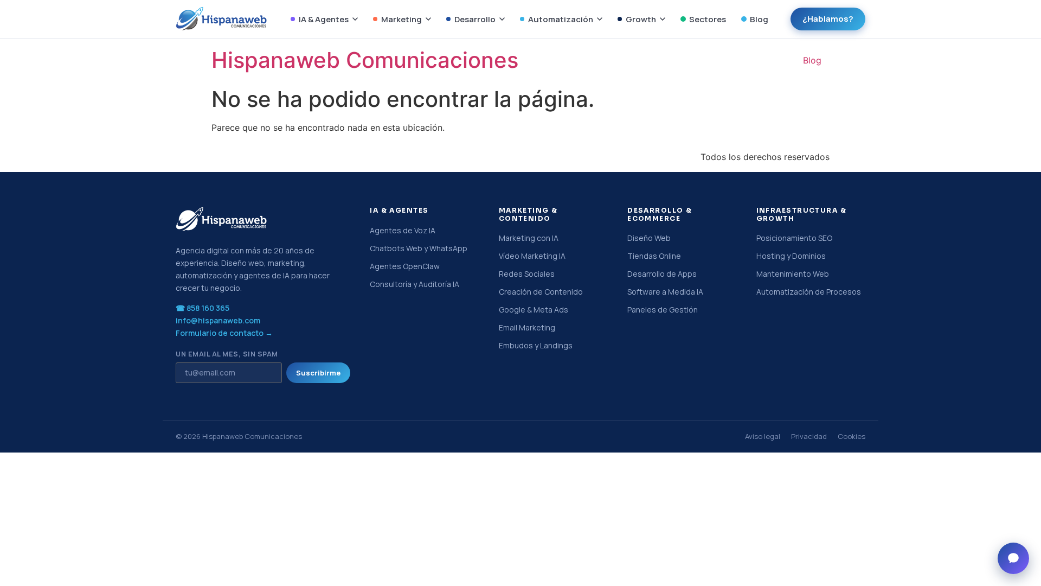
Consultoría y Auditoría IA (414, 284)
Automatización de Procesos (808, 291)
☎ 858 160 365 (202, 308)
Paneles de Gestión (662, 309)
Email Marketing (527, 327)
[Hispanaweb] (222, 19)
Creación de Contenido (541, 291)
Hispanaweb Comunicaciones (364, 60)
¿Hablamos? (827, 18)
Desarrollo (475, 19)
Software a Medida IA (665, 291)
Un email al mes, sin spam (227, 354)
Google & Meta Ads (533, 309)
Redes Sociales (527, 274)
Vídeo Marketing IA (532, 256)
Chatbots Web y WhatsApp (418, 248)
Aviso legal (762, 436)
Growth (641, 19)
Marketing (401, 19)
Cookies (851, 436)
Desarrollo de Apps (662, 274)
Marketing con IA (528, 238)
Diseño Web (649, 238)
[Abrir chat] (1013, 558)
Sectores (707, 19)
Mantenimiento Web (792, 274)
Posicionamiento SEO (794, 238)
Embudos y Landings (536, 345)
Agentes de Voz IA (402, 230)
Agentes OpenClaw (405, 266)
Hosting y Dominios (791, 256)
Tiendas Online (654, 256)
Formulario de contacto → (224, 333)
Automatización (560, 19)
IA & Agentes (324, 19)
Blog (759, 19)
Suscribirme (318, 373)
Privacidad (809, 436)
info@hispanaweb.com (218, 320)
